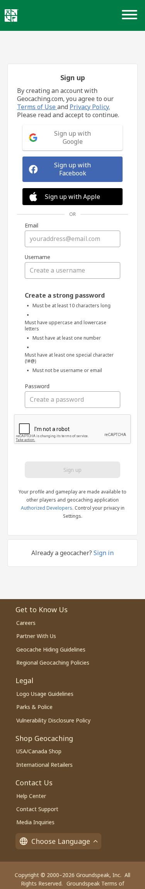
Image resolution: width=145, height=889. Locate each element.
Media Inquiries (35, 822)
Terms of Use (37, 107)
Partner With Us (36, 636)
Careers (26, 622)
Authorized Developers (46, 508)
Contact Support (37, 809)
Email (31, 225)
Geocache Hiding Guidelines (50, 649)
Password (37, 386)
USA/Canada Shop (38, 751)
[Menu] (131, 15)
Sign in (104, 553)
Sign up (72, 469)
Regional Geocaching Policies (52, 662)
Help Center (31, 796)
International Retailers (44, 764)
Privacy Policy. (90, 107)
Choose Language (60, 841)
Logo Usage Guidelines (44, 693)
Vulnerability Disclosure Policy (53, 720)
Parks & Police (34, 707)
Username (37, 257)
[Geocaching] (12, 15)
